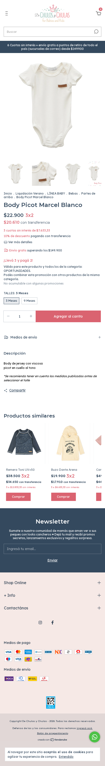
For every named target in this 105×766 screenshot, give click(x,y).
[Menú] (7, 14)
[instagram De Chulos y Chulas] (40, 622)
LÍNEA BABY (56, 193)
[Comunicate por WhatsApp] (94, 736)
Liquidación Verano (30, 193)
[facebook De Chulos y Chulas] (52, 622)
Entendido (66, 756)
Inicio (8, 193)
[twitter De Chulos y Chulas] (65, 622)
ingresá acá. (85, 728)
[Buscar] (96, 31)
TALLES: (16, 293)
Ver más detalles (20, 242)
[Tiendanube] (52, 740)
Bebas (73, 193)
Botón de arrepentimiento (52, 733)
